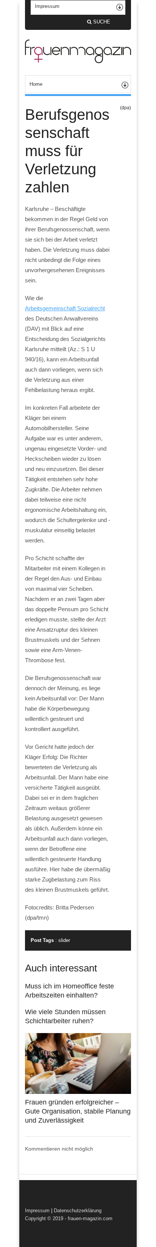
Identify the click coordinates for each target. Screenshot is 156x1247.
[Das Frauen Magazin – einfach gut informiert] (78, 61)
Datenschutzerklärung (77, 1210)
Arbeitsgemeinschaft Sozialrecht (65, 308)
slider (64, 940)
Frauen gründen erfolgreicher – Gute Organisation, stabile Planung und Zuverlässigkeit (78, 1111)
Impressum (37, 1210)
